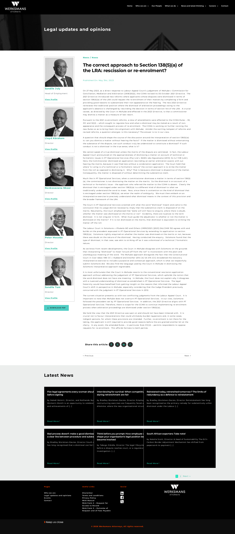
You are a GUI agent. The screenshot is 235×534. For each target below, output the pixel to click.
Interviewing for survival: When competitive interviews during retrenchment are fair (127, 393)
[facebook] (122, 497)
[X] (117, 344)
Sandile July (52, 88)
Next (187, 356)
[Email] (130, 344)
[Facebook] (111, 344)
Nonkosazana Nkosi (58, 188)
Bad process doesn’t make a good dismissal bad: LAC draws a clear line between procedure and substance (79, 435)
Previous (89, 356)
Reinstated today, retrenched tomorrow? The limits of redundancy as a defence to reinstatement (176, 393)
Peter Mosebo (54, 237)
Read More (53, 421)
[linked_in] (122, 492)
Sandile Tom (53, 287)
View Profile (51, 99)
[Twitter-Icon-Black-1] (122, 501)
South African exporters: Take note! (166, 433)
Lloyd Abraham (55, 138)
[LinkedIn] (124, 344)
